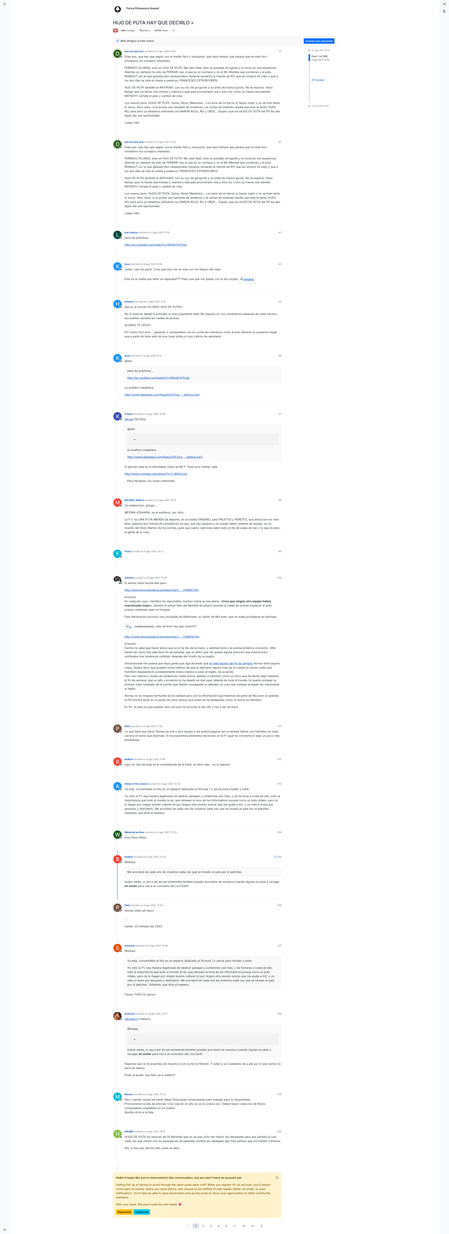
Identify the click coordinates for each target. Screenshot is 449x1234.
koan (127, 264)
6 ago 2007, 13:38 (153, 905)
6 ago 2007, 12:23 (170, 783)
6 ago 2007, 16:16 (156, 1131)
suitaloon (130, 945)
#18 (279, 1013)
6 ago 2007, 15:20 (156, 1094)
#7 (280, 414)
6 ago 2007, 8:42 (153, 355)
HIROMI (129, 1131)
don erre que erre (134, 51)
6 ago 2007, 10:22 (153, 551)
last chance (131, 232)
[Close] (277, 1178)
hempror (129, 301)
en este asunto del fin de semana (231, 663)
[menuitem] (444, 4)
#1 (280, 51)
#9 (280, 551)
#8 (280, 500)
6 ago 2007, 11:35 (153, 726)
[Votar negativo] (271, 131)
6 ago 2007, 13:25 (167, 832)
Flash (128, 551)
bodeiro (129, 759)
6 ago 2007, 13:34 (156, 856)
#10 (279, 577)
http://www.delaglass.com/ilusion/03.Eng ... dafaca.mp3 (162, 394)
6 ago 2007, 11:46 (156, 759)
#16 (279, 905)
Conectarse (141, 1211)
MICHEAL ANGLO (134, 500)
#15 (279, 856)
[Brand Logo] (119, 8)
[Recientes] (4, 4)
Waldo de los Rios (134, 832)
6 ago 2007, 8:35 (157, 301)
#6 (280, 355)
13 (252, 1225)
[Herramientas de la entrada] (278, 131)
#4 (280, 264)
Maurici (129, 1094)
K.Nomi (129, 414)
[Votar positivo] (259, 131)
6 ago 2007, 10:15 (167, 500)
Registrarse (124, 1211)
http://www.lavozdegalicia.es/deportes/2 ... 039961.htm (162, 590)
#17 (279, 945)
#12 (279, 759)
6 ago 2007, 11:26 (157, 577)
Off (115, 30)
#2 (280, 141)
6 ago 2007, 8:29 (160, 232)
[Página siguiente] (261, 1225)
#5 (280, 301)
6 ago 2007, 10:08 (155, 414)
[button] (4, 1230)
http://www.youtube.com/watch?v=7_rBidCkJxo (156, 474)
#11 (279, 726)
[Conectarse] (444, 4)
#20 (279, 1131)
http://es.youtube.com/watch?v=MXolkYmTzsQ (156, 244)
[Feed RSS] (173, 30)
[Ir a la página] (234, 1225)
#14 (279, 832)
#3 (280, 232)
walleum (129, 577)
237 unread (317, 79)
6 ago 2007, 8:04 (166, 51)
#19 (279, 1094)
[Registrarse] (444, 11)
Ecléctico (130, 1013)
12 (243, 1225)
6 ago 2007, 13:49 (158, 945)
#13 (279, 783)
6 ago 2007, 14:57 (158, 1013)
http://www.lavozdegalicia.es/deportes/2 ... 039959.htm (162, 636)
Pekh (127, 726)
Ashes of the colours (136, 783)
